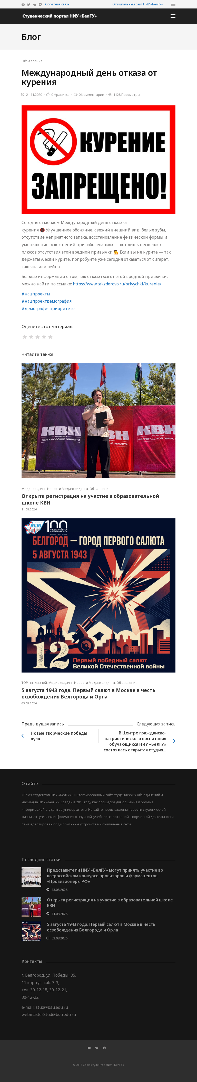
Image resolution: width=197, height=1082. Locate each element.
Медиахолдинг (34, 488)
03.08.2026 (29, 703)
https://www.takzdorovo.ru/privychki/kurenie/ (117, 284)
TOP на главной (34, 682)
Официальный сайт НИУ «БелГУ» (137, 4)
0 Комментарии (91, 94)
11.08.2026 (29, 509)
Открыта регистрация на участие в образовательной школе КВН (90, 499)
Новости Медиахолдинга (67, 488)
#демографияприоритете (48, 308)
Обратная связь (57, 4)
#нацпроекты (36, 294)
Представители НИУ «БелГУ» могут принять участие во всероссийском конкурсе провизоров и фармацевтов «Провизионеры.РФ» (105, 875)
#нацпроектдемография (47, 301)
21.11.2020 (34, 94)
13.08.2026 (59, 889)
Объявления (32, 61)
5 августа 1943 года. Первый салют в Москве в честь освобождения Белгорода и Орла (88, 693)
